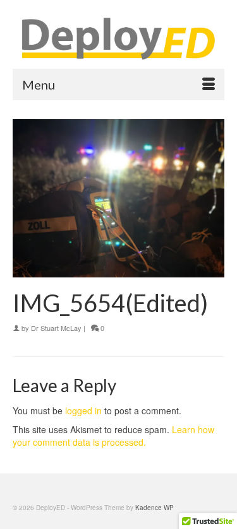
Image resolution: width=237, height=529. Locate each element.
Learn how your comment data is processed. (113, 435)
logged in (83, 410)
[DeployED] (118, 39)
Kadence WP (154, 507)
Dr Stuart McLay (56, 328)
